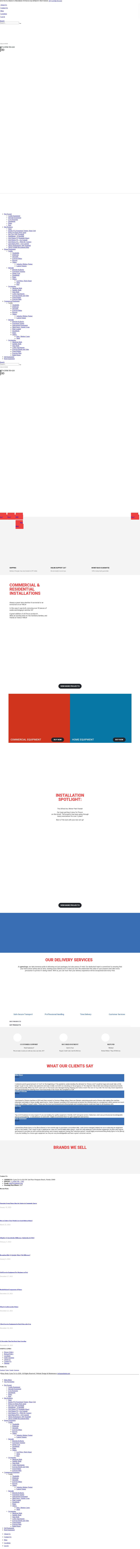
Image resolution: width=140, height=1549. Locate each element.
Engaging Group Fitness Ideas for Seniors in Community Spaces (18, 1203)
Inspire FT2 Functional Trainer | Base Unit (22, 231)
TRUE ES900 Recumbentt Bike (18, 247)
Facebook (2, 1370)
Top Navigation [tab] (9, 1382)
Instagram (16, 1370)
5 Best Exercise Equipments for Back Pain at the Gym (15, 1324)
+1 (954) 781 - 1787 (17, 1181)
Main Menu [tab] (8, 1380)
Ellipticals (15, 255)
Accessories (12, 286)
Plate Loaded (16, 329)
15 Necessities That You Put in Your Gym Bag (13, 1341)
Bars (9, 225)
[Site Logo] (8, 41)
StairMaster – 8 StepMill (16, 236)
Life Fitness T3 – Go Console (17, 240)
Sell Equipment (9, 357)
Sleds (18, 283)
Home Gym (16, 273)
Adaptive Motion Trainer (24, 264)
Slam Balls (15, 292)
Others (14, 262)
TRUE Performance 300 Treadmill (19, 245)
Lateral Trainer (21, 318)
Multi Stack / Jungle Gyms (21, 327)
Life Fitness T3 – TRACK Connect (19, 242)
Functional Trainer (18, 323)
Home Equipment (10, 249)
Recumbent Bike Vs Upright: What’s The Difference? (15, 1255)
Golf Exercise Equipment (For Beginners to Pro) (14, 1272)
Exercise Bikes (17, 258)
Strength (11, 268)
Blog (2, 11)
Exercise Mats (16, 299)
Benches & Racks (18, 270)
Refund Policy (8, 1354)
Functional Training (18, 271)
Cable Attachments (18, 294)
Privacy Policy (9, 1352)
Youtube (11, 1370)
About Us (4, 5)
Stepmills (15, 257)
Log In (3, 17)
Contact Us (4, 8)
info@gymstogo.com (16, 1183)
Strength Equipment (14, 218)
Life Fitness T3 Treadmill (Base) (18, 238)
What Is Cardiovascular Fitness (9, 1307)
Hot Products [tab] (15, 1021)
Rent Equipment (9, 359)
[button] (2, 21)
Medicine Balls (17, 288)
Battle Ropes (16, 355)
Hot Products (8, 227)
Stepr (10, 229)
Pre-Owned (8, 214)
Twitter (7, 1370)
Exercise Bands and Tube (20, 295)
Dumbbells (11, 221)
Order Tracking (9, 1358)
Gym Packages (13, 219)
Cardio (10, 251)
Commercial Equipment (11, 301)
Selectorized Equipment (20, 325)
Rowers (14, 260)
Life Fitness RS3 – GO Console (18, 244)
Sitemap (6, 1363)
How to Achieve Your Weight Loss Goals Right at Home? (16, 1220)
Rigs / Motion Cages (23, 336)
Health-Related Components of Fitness (11, 1289)
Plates (10, 223)
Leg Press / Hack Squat (24, 281)
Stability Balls (16, 290)
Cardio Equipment (14, 216)
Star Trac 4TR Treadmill (16, 234)
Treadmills (15, 253)
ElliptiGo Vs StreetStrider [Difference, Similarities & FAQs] (17, 1238)
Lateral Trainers (21, 266)
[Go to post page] (4, 1199)
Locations (4, 14)
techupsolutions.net (63, 1373)
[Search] (20, 23)
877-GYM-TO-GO (55, 1)
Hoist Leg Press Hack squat (17, 232)
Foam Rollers (16, 297)
